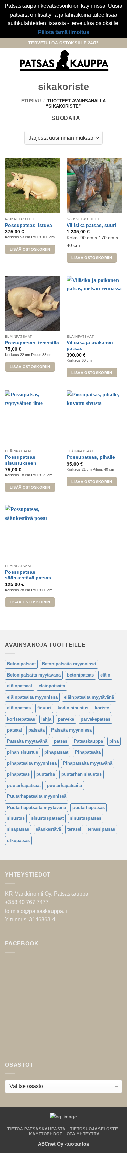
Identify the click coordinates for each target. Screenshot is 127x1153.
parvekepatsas (95, 719)
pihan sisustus (22, 752)
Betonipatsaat (21, 663)
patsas (60, 741)
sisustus (16, 818)
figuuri (44, 707)
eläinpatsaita (52, 685)
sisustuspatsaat (47, 818)
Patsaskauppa (88, 741)
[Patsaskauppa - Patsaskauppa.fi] (64, 60)
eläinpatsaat (19, 685)
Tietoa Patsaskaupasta (36, 1129)
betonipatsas (80, 675)
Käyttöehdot (45, 1134)
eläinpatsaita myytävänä (89, 697)
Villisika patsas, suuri (91, 225)
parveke (66, 719)
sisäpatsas (18, 829)
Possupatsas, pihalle (91, 457)
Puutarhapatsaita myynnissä (36, 796)
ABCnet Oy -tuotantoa (63, 1144)
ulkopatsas (18, 840)
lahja (46, 719)
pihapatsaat (56, 752)
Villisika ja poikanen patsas (90, 345)
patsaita (36, 730)
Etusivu (31, 100)
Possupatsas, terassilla (32, 342)
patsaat (14, 730)
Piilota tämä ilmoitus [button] (63, 32)
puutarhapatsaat (24, 785)
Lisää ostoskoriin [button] (30, 249)
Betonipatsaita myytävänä (34, 675)
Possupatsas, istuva (28, 225)
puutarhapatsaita (64, 785)
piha (114, 741)
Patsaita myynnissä (71, 730)
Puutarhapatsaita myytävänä (36, 807)
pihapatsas (18, 774)
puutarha (45, 774)
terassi (74, 829)
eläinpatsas (19, 707)
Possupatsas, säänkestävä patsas (28, 575)
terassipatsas (101, 829)
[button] (9, 60)
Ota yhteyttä (83, 1134)
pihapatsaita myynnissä (32, 763)
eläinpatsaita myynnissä (32, 697)
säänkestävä (48, 829)
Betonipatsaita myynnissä (69, 663)
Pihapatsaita (88, 752)
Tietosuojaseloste (94, 1129)
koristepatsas (21, 719)
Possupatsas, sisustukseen (21, 460)
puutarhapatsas (88, 807)
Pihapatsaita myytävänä (87, 763)
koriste (102, 707)
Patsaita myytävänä (27, 741)
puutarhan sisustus (81, 774)
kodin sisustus (73, 707)
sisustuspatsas (85, 818)
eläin (105, 675)
